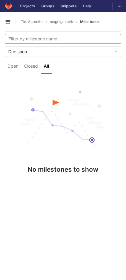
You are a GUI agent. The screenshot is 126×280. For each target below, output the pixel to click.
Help (87, 6)
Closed (31, 66)
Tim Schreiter (32, 21)
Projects (27, 6)
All (46, 66)
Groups (47, 6)
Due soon (17, 51)
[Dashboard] (8, 6)
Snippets (69, 6)
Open (12, 66)
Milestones (90, 21)
